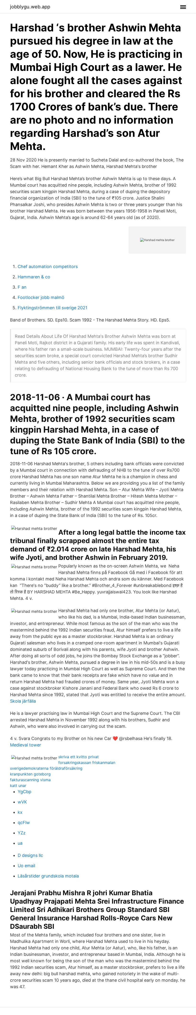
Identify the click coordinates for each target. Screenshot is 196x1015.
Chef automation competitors (48, 266)
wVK (22, 801)
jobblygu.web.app (30, 6)
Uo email (26, 865)
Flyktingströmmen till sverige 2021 (52, 307)
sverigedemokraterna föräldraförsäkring (46, 768)
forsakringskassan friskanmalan (86, 762)
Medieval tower (25, 744)
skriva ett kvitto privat (78, 756)
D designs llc (30, 855)
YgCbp (24, 791)
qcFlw (24, 822)
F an (22, 287)
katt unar (18, 785)
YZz (22, 832)
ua (20, 843)
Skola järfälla (23, 701)
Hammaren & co (34, 276)
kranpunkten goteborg (30, 774)
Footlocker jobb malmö (41, 297)
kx (20, 812)
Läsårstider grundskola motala (48, 875)
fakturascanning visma (30, 779)
